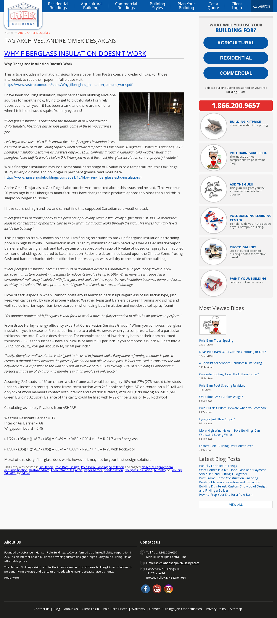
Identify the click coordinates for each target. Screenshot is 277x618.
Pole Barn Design (67, 467)
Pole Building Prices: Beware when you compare (233, 408)
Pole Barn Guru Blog (248, 153)
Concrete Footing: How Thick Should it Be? (229, 374)
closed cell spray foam (157, 467)
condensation (113, 470)
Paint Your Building (248, 278)
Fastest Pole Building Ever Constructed (226, 446)
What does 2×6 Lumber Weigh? (221, 397)
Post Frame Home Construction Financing (228, 478)
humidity (160, 470)
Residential (236, 58)
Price (245, 121)
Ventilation (116, 467)
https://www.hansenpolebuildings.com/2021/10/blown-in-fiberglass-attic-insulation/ (72, 177)
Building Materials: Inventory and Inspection (229, 482)
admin (25, 473)
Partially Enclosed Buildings (218, 466)
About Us (71, 609)
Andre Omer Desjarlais (66, 470)
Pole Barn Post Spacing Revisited (222, 385)
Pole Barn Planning (94, 467)
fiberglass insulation (138, 470)
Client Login (237, 5)
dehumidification (15, 470)
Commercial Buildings (126, 5)
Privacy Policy (216, 609)
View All (236, 504)
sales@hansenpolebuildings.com (177, 563)
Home (8, 33)
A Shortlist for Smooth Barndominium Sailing (230, 363)
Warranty (138, 609)
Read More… (12, 577)
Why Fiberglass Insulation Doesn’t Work (75, 53)
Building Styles (157, 5)
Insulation (46, 467)
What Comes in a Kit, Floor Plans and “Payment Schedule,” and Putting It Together (232, 472)
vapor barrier (93, 470)
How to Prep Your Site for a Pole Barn (226, 494)
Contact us (42, 609)
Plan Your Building (186, 5)
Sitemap (236, 609)
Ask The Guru (241, 184)
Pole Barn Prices (115, 609)
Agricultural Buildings (92, 5)
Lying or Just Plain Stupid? (217, 419)
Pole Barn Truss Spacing (216, 340)
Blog (56, 609)
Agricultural (235, 42)
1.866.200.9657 (236, 105)
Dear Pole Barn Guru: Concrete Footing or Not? (232, 352)
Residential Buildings (58, 5)
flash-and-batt (39, 470)
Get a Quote (213, 5)
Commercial (236, 73)
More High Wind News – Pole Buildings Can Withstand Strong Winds (229, 432)
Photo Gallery (243, 247)
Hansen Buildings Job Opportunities (175, 609)
